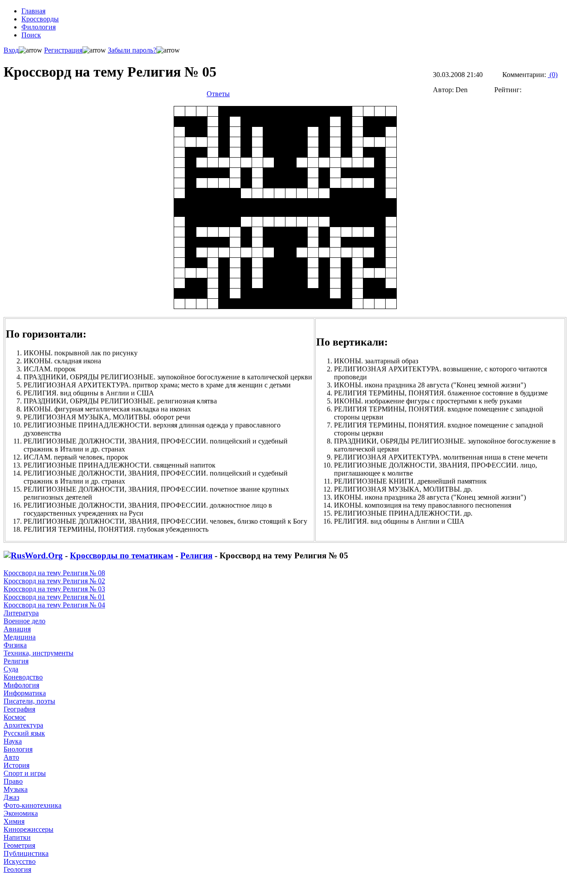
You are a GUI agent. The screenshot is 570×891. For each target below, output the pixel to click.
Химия (14, 821)
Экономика (21, 813)
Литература (21, 613)
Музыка (16, 789)
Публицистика (26, 853)
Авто (11, 757)
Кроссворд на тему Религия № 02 (54, 581)
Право (13, 781)
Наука (13, 741)
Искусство (20, 861)
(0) (553, 74)
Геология (17, 869)
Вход (11, 50)
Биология (18, 749)
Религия (196, 555)
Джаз (11, 797)
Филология (38, 27)
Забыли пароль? (132, 50)
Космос (15, 717)
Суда (11, 669)
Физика (15, 645)
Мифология (21, 685)
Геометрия (19, 845)
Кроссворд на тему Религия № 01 (54, 597)
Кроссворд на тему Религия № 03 (54, 589)
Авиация (17, 629)
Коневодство (23, 677)
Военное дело (24, 621)
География (19, 709)
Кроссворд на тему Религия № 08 (54, 573)
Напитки (17, 837)
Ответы (218, 94)
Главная (33, 11)
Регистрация (63, 50)
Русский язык (24, 733)
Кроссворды (40, 19)
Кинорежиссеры (28, 829)
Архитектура (23, 725)
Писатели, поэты (29, 701)
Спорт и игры (25, 773)
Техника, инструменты (38, 653)
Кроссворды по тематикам (121, 555)
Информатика (25, 693)
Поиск (31, 35)
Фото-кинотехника (32, 805)
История (16, 765)
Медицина (20, 637)
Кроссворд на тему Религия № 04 (54, 605)
